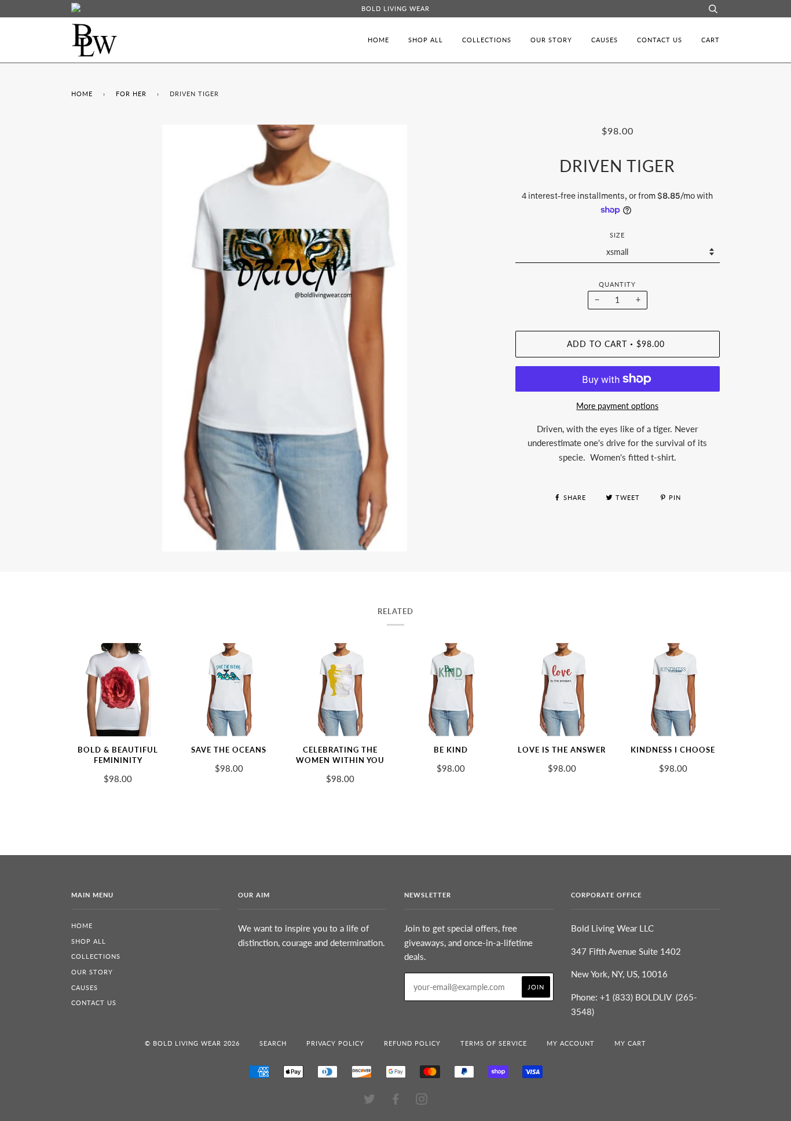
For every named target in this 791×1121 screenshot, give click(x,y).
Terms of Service (493, 1043)
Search (273, 1043)
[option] (284, 338)
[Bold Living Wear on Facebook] (396, 1101)
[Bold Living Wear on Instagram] (422, 1101)
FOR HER (131, 93)
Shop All (425, 39)
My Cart (630, 1043)
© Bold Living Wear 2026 (192, 1043)
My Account (571, 1043)
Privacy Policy (335, 1043)
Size (617, 235)
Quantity (617, 284)
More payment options (617, 406)
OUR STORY (551, 39)
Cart (710, 39)
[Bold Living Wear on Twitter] (370, 1101)
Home (378, 39)
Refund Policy (412, 1043)
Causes (604, 39)
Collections (486, 39)
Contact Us (659, 39)
